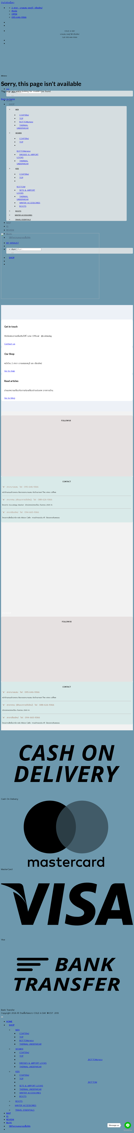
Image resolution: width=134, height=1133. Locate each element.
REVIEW (10, 230)
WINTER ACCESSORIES (29, 202)
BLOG (9, 1122)
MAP (8, 222)
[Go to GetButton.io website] (128, 1130)
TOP (21, 118)
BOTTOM (23, 121)
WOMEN (18, 133)
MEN (17, 109)
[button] (7, 89)
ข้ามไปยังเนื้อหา (7, 2)
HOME (9, 1021)
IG (7, 226)
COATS (22, 115)
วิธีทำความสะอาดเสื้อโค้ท (19, 1126)
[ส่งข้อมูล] (13, 95)
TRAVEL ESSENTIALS (23, 219)
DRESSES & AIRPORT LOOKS (33, 1063)
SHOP (12, 104)
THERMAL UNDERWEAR (23, 127)
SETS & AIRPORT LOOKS (31, 1085)
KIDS (17, 168)
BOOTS (22, 206)
